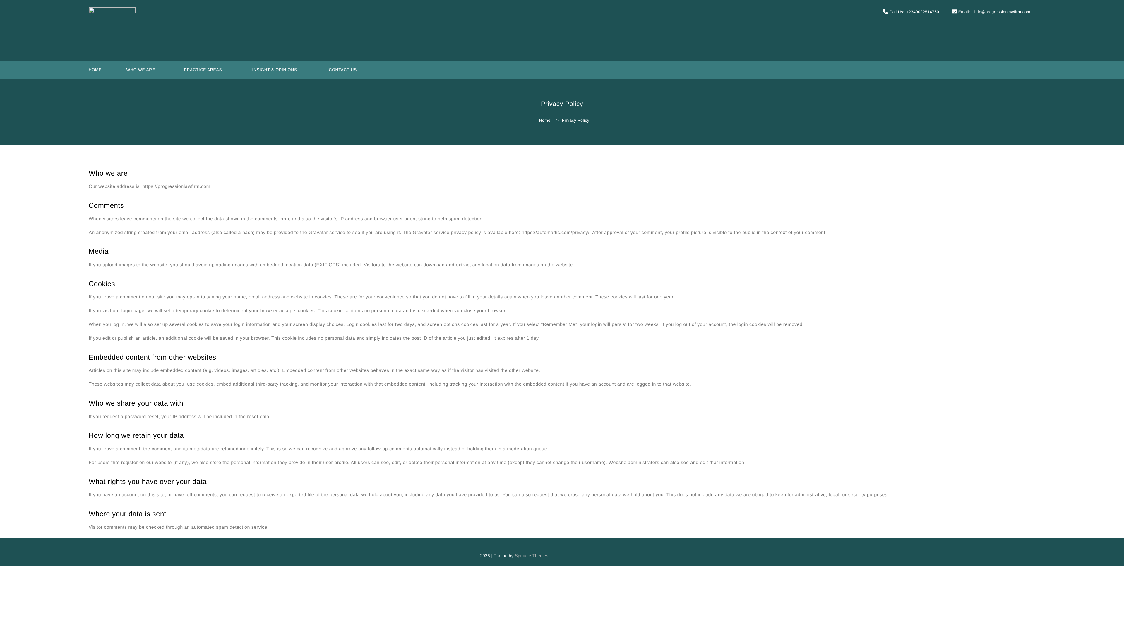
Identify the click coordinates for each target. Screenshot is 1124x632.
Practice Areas (203, 70)
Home (95, 70)
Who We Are (140, 70)
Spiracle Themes (532, 556)
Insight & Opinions (274, 70)
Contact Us (343, 70)
